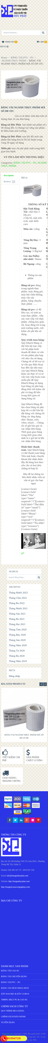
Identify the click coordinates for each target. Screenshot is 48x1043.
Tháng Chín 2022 (18, 598)
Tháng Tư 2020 (17, 650)
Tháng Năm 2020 (18, 645)
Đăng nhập (14, 676)
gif (22, 553)
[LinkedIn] (21, 820)
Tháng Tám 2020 (17, 629)
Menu (3, 46)
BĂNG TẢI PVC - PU (22, 57)
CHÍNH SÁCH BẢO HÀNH (13, 1016)
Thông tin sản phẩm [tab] (35, 277)
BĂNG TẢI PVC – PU (10, 982)
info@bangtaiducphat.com (17, 876)
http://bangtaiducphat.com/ (19, 881)
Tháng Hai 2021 (17, 624)
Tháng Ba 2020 (17, 656)
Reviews (9, 181)
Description (9, 175)
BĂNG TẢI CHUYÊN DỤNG (14, 976)
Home (4, 57)
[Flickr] (32, 820)
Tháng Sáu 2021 (17, 613)
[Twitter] (15, 820)
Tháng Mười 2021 (18, 608)
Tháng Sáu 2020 (17, 640)
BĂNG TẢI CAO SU (10, 971)
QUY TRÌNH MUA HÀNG (12, 1011)
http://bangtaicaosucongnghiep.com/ (15, 887)
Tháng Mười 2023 (18, 592)
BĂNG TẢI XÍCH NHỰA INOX (15, 988)
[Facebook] (9, 820)
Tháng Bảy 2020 (17, 634)
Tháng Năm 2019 (18, 661)
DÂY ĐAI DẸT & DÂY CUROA (15, 994)
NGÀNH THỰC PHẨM (14, 60)
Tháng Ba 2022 (17, 603)
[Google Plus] (26, 820)
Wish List (9, 42)
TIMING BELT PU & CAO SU (14, 1000)
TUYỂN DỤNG (8, 1022)
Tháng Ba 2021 (17, 619)
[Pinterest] (38, 820)
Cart (41, 42)
